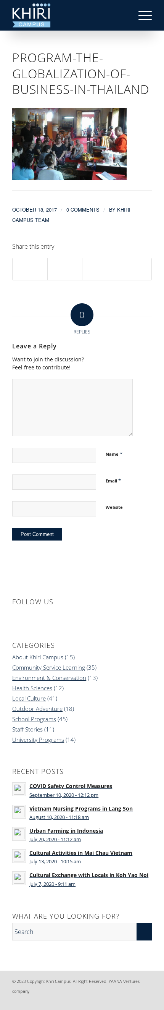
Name (114, 453)
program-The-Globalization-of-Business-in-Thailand (81, 73)
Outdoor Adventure (37, 708)
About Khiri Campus (37, 657)
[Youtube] (146, 1000)
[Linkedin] (111, 1000)
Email (113, 480)
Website (114, 507)
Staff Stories (27, 729)
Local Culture (29, 698)
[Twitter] (134, 1000)
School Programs (34, 719)
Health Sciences (32, 688)
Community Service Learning (48, 667)
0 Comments (83, 209)
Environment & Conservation (49, 677)
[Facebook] (100, 1000)
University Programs (38, 739)
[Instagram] (123, 1000)
